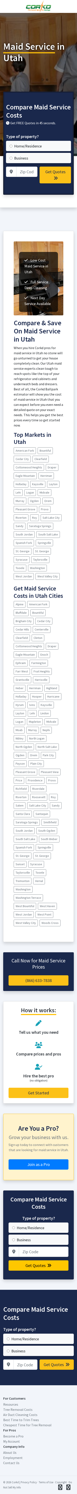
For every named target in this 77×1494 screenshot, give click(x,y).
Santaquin (42, 814)
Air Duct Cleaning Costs (20, 1415)
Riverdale (38, 789)
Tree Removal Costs (18, 1409)
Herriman (46, 476)
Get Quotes (55, 171)
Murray (20, 501)
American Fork (25, 450)
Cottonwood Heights (29, 467)
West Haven (47, 906)
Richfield (21, 789)
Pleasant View (50, 772)
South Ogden (46, 831)
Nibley (20, 738)
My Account (11, 1441)
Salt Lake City (51, 518)
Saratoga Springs (40, 526)
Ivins (32, 705)
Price (19, 780)
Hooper (37, 696)
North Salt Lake (47, 747)
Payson (20, 763)
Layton (53, 484)
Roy (34, 518)
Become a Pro (13, 1436)
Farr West (22, 671)
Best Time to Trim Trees (21, 1420)
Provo (45, 509)
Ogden (34, 501)
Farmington (38, 663)
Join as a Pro (38, 1164)
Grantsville (22, 680)
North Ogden (24, 747)
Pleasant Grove (25, 509)
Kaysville (37, 484)
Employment (13, 1458)
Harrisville (41, 680)
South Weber (49, 839)
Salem (20, 805)
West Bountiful (25, 906)
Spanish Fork (24, 543)
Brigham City (24, 621)
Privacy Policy (29, 1482)
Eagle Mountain (25, 476)
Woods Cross (50, 923)
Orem (48, 501)
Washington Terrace (28, 898)
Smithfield (49, 822)
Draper (52, 467)
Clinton (38, 638)
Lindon (44, 713)
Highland (51, 688)
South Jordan (24, 534)
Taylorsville (40, 559)
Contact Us (11, 1463)
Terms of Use (46, 1482)
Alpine (20, 604)
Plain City (36, 763)
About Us (9, 1452)
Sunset (20, 864)
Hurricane (53, 696)
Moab (19, 730)
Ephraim (21, 663)
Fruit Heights (42, 671)
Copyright (61, 1482)
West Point (44, 914)
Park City (48, 755)
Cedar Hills (22, 629)
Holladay (21, 484)
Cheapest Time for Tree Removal (27, 1425)
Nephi (46, 730)
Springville (44, 543)
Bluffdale (21, 613)
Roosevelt (38, 797)
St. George (23, 551)
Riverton (21, 518)
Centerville (42, 629)
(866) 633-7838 (38, 980)
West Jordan (24, 576)
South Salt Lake (48, 534)
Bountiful (45, 450)
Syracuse (22, 559)
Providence (35, 780)
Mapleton (35, 722)
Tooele (20, 568)
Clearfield (40, 459)
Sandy (20, 526)
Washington (37, 568)
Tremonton (23, 881)
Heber (20, 688)
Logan (30, 492)
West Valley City (47, 576)
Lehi (18, 492)
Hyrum (20, 705)
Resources (10, 1404)
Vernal (39, 881)
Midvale (44, 492)
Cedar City (22, 459)
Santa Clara (23, 814)
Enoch (44, 655)
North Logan (36, 738)
